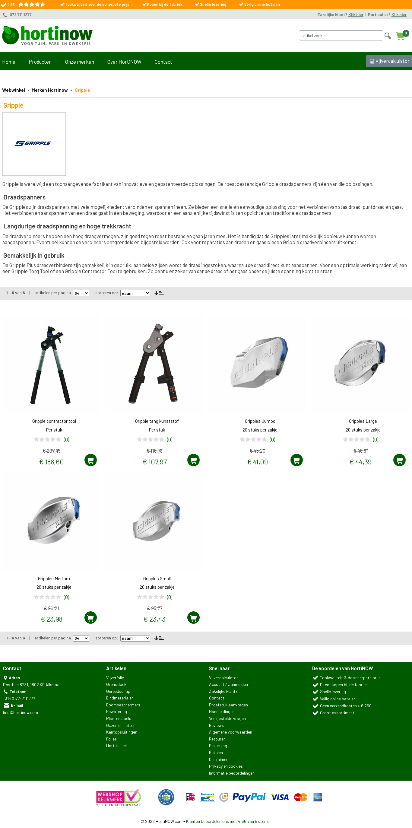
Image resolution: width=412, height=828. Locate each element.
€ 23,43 (154, 618)
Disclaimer (218, 759)
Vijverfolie (115, 677)
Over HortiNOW (124, 62)
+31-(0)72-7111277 (19, 698)
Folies (111, 738)
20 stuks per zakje (259, 429)
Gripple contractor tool (54, 421)
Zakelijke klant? (340, 14)
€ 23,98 (51, 618)
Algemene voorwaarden (230, 731)
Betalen (216, 752)
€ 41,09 (257, 461)
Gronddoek (116, 684)
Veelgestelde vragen (227, 718)
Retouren (217, 738)
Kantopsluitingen (121, 731)
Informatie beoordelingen (232, 772)
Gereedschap (118, 691)
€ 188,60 (51, 461)
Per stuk (54, 429)
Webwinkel (13, 90)
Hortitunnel (116, 745)
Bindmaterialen (120, 697)
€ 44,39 (360, 461)
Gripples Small (157, 578)
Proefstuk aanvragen (228, 704)
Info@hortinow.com (20, 712)
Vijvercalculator (392, 61)
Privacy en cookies (226, 766)
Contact (163, 62)
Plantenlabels (118, 718)
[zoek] (386, 35)
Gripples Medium (54, 578)
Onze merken (79, 62)
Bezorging (218, 745)
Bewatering (116, 711)
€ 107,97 (154, 461)
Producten (40, 62)
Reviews (216, 725)
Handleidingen (222, 711)
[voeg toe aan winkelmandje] (90, 460)
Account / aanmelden (228, 684)
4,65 (12, 4)
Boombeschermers (123, 704)
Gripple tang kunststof (157, 421)
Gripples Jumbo (260, 421)
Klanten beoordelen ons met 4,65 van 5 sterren (228, 821)
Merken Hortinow (50, 90)
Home (8, 62)
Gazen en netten (120, 725)
